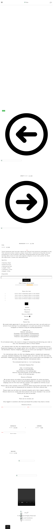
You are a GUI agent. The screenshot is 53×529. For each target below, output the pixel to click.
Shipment (27, 311)
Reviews (27, 316)
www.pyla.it (29, 332)
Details (27, 307)
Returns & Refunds (27, 314)
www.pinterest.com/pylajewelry (30, 336)
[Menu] (2, 2)
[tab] (27, 307)
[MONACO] (13, 415)
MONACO (13, 426)
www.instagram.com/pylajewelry (30, 335)
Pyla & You (27, 309)
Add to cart (26, 280)
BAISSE (13, 451)
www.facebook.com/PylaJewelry (29, 333)
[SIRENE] (39, 415)
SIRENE (39, 426)
